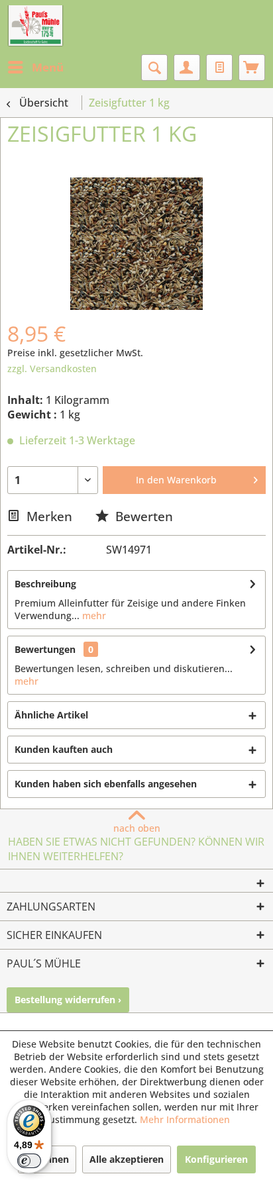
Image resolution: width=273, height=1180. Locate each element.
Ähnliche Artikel (51, 715)
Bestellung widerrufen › (68, 999)
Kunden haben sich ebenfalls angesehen (106, 783)
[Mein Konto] (187, 67)
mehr (93, 615)
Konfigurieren (216, 1159)
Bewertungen (45, 649)
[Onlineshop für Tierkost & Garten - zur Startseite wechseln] (35, 26)
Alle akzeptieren (126, 1159)
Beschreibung (45, 583)
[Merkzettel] (219, 67)
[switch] (29, 1161)
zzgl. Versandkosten (52, 368)
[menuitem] (35, 67)
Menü (48, 67)
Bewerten (142, 516)
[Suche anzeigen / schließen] (154, 67)
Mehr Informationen (185, 1119)
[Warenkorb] (252, 67)
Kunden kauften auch (64, 749)
